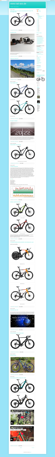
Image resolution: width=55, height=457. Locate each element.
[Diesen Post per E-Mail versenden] (19, 118)
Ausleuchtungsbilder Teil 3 (40, 43)
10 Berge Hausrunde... (14, 166)
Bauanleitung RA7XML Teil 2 (40, 39)
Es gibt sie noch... (13, 32)
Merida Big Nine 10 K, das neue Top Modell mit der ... (41, 16)
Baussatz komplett (39, 47)
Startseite (21, 447)
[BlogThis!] (19, 30)
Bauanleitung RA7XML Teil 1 (40, 38)
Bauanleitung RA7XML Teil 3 (40, 40)
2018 (37, 22)
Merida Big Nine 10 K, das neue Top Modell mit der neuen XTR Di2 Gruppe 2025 (41, 76)
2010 (37, 29)
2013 (37, 26)
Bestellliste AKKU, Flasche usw (40, 50)
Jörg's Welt (38, 61)
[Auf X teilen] (20, 30)
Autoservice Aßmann (39, 62)
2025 (37, 14)
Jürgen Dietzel (39, 11)
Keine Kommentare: (16, 118)
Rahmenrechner (38, 59)
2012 (37, 27)
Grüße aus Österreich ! (14, 58)
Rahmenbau (38, 58)
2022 (37, 19)
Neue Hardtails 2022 (14, 82)
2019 (37, 21)
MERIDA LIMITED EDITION (15, 201)
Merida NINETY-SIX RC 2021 (15, 144)
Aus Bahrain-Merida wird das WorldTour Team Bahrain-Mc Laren (22, 242)
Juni (38, 15)
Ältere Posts (33, 447)
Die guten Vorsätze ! (14, 120)
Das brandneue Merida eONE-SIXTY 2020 (18, 377)
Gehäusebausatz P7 (39, 53)
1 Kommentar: (15, 79)
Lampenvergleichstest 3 (38, 103)
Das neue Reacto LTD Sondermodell (16, 333)
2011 (37, 28)
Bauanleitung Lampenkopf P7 (40, 54)
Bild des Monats (13, 355)
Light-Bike (38, 57)
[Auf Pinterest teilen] (21, 30)
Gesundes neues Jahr (14, 309)
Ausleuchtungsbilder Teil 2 (40, 42)
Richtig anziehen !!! (38, 87)
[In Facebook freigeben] (21, 118)
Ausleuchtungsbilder (39, 49)
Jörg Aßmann (39, 10)
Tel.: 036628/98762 (39, 66)
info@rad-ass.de (39, 67)
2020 (37, 20)
